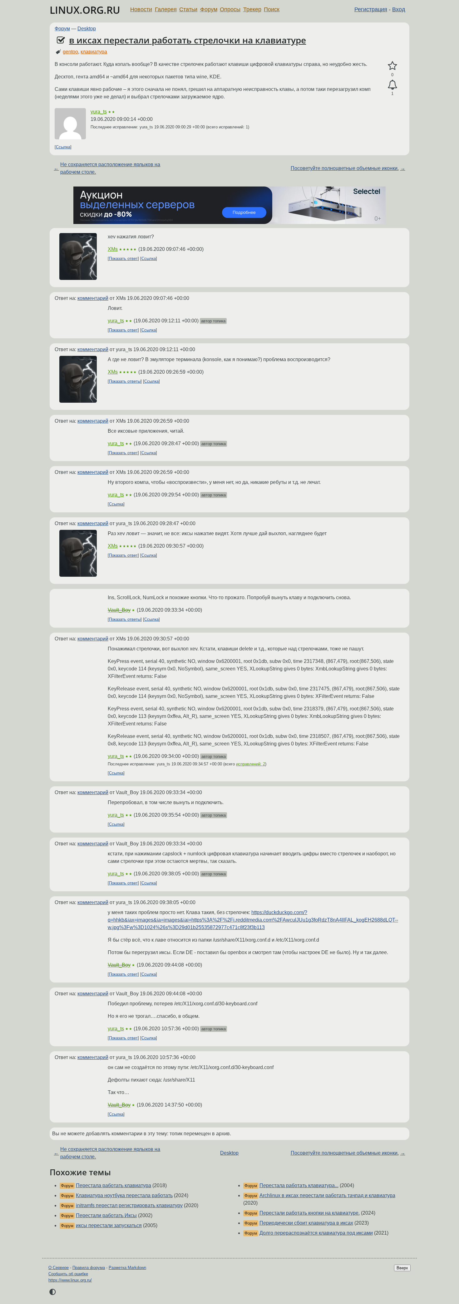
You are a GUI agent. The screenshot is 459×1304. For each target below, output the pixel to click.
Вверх (402, 1268)
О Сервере (58, 1267)
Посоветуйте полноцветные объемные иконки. (345, 168)
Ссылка (63, 147)
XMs (113, 249)
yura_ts (99, 111)
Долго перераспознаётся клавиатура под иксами (316, 1233)
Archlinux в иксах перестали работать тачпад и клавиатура (327, 1195)
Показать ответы (125, 381)
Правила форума (88, 1267)
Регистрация (370, 9)
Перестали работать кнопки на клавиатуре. (309, 1213)
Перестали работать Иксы (106, 1215)
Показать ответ (123, 258)
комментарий (92, 298)
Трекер (252, 9)
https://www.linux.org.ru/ (70, 1280)
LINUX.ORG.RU (85, 10)
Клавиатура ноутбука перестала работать (124, 1195)
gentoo (70, 51)
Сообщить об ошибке (68, 1274)
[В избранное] (392, 66)
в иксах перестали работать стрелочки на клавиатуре (187, 40)
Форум (208, 9)
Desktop (86, 28)
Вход (398, 9)
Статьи (188, 9)
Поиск (271, 9)
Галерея (166, 9)
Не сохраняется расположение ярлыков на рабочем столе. (110, 168)
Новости (141, 9)
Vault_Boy (119, 610)
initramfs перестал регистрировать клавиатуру (129, 1205)
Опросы (230, 9)
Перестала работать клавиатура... (298, 1185)
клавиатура (94, 51)
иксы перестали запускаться (109, 1225)
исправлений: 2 (250, 764)
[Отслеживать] (392, 85)
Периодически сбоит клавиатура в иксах (306, 1223)
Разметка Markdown (127, 1267)
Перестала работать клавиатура (113, 1185)
